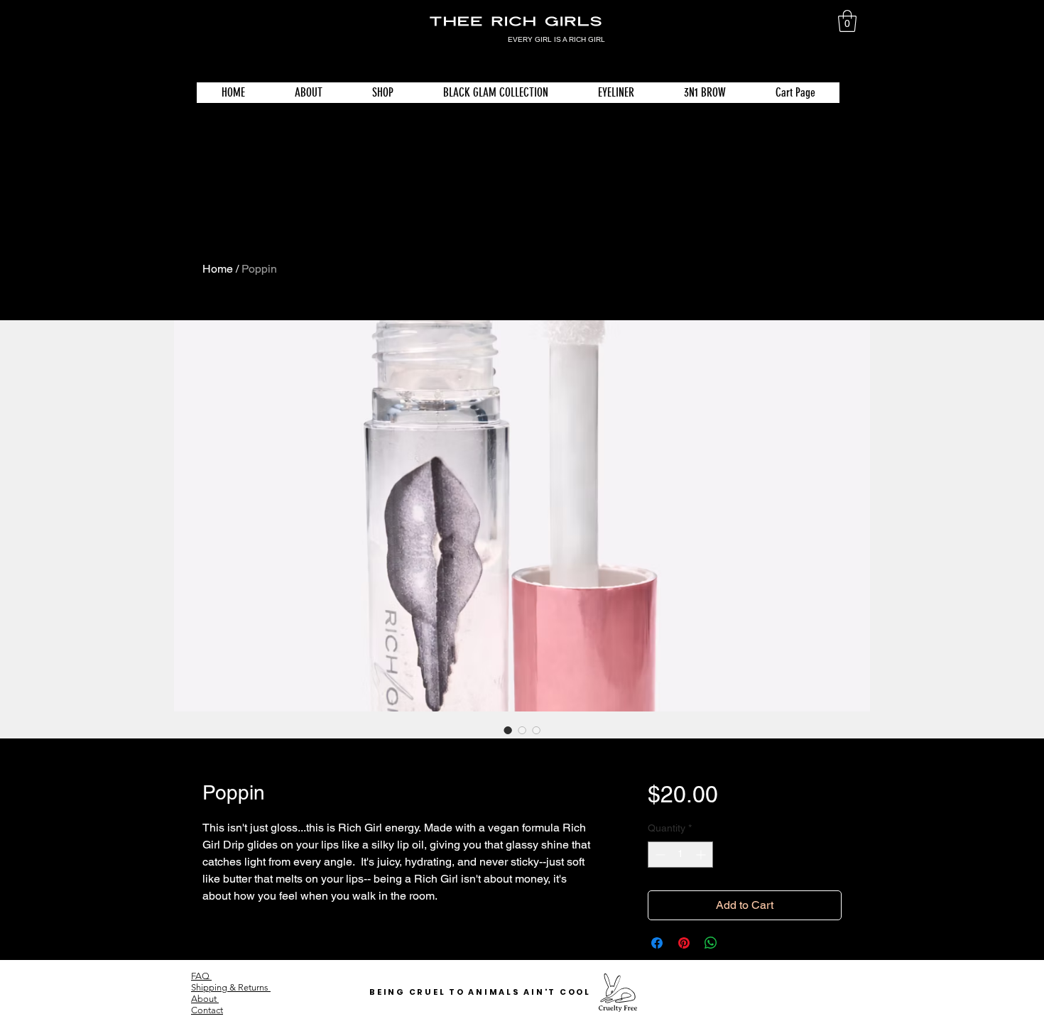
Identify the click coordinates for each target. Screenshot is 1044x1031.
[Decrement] (659, 854)
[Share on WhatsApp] (710, 942)
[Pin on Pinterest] (683, 942)
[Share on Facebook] (656, 942)
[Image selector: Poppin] (508, 730)
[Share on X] (737, 942)
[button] (847, 21)
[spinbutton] (680, 854)
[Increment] (702, 854)
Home (217, 269)
